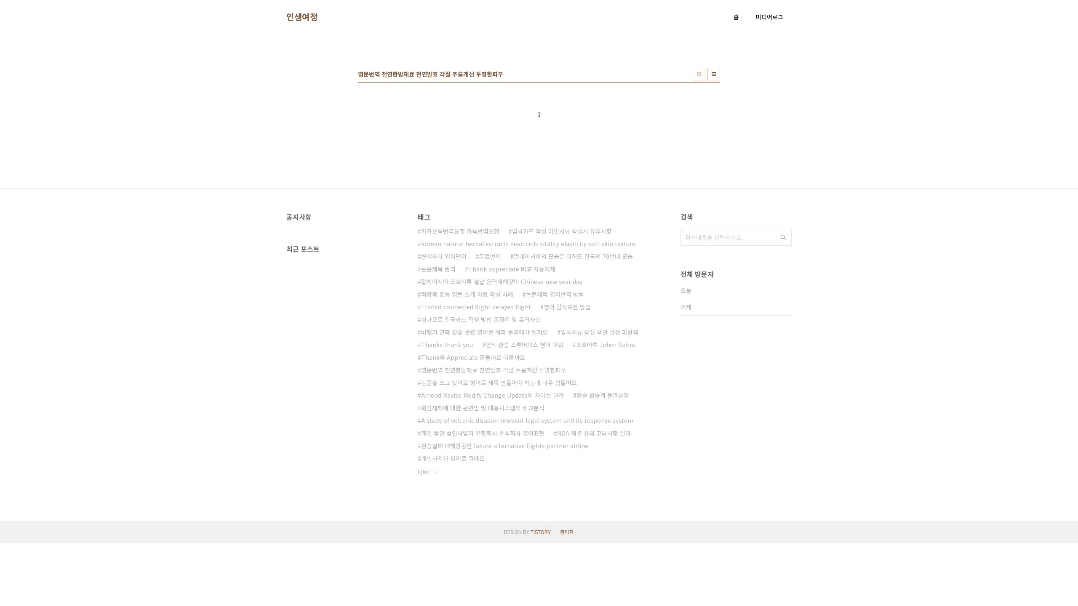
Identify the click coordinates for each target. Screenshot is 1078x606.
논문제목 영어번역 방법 (555, 294)
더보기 (425, 472)
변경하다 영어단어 (444, 256)
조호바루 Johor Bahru (605, 344)
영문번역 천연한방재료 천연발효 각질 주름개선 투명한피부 (493, 370)
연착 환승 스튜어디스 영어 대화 (524, 344)
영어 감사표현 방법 (567, 307)
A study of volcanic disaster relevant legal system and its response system (527, 420)
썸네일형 (699, 74)
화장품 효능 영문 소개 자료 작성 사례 (467, 294)
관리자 (567, 531)
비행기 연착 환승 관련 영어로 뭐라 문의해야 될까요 (484, 332)
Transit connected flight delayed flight (476, 307)
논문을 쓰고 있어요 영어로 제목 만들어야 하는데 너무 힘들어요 (499, 382)
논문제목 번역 (438, 269)
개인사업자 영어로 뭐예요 (453, 458)
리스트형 (713, 74)
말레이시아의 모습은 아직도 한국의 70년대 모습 (573, 256)
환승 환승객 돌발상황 (602, 395)
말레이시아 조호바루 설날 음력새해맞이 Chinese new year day (501, 281)
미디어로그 (769, 17)
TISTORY (541, 531)
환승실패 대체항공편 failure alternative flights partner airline (504, 445)
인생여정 (302, 17)
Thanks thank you (447, 344)
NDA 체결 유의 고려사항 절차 (594, 433)
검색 (783, 237)
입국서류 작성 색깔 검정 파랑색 (599, 332)
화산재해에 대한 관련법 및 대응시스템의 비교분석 (482, 408)
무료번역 (490, 256)
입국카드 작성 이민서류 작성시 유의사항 (562, 231)
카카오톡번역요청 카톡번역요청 (460, 231)
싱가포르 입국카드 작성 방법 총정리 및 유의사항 (481, 319)
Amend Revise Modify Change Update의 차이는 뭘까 (492, 395)
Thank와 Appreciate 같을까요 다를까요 (473, 357)
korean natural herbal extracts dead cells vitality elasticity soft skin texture (528, 243)
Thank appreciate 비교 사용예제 (511, 269)
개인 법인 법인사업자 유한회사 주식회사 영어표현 (482, 433)
